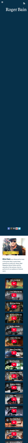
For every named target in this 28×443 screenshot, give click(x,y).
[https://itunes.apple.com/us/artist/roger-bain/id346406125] (14, 228)
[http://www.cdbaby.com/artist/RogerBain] (11, 228)
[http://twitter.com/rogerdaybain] (19, 228)
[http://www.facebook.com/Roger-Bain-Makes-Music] (8, 228)
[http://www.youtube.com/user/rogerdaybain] (16, 228)
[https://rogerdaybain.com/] (24, 3)
